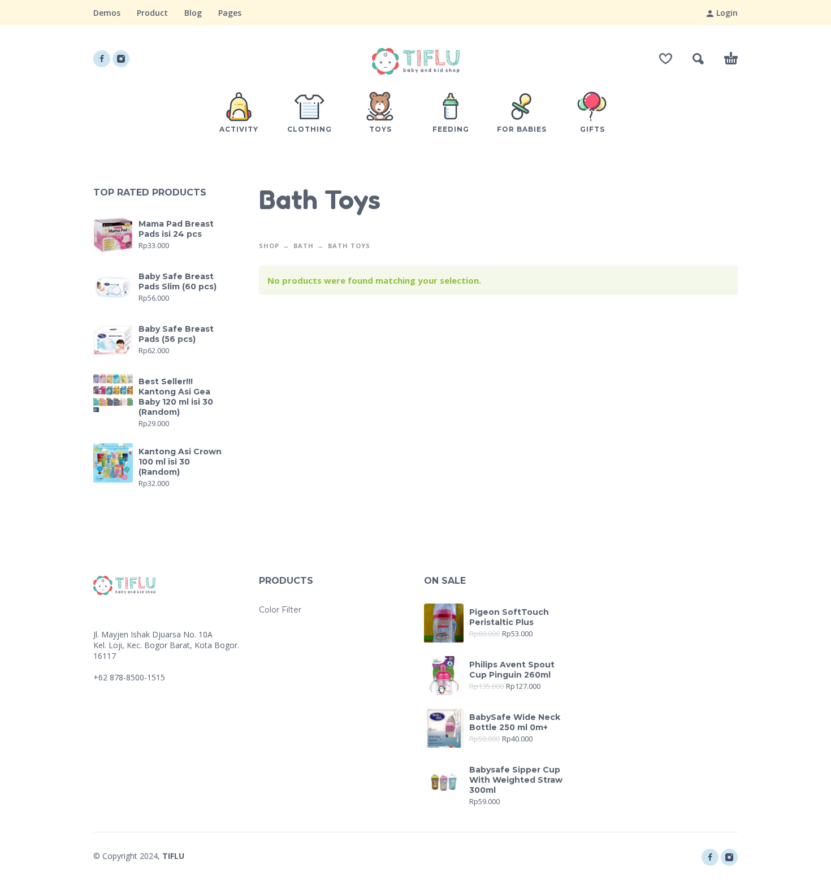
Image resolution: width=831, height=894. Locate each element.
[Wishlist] (665, 58)
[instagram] (120, 58)
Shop (269, 245)
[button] (698, 58)
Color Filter (280, 610)
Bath (303, 245)
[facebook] (101, 58)
